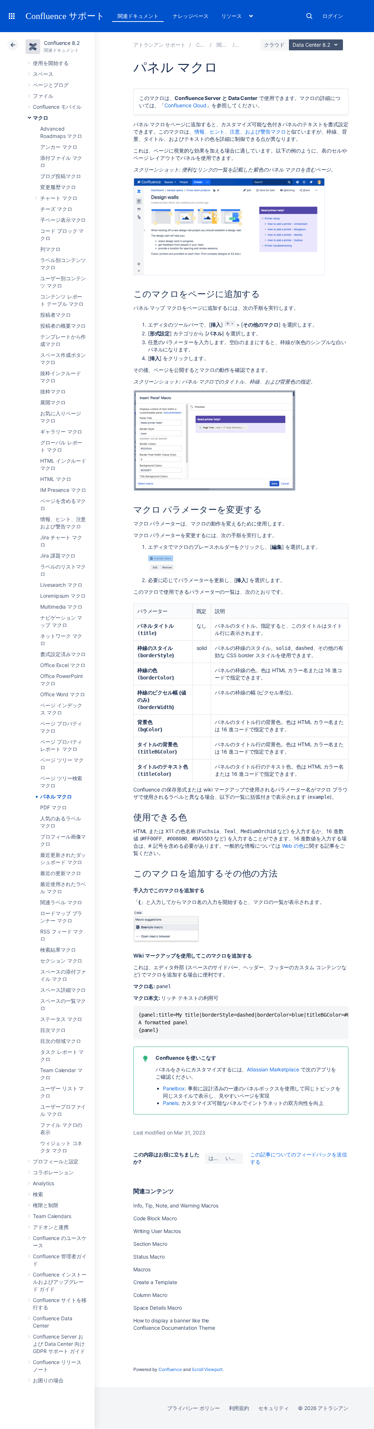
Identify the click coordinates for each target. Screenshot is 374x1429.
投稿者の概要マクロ (63, 326)
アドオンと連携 (51, 1227)
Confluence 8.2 (62, 43)
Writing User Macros (157, 1231)
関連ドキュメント (138, 16)
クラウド (274, 45)
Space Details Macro (157, 1308)
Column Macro (150, 1295)
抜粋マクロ (53, 391)
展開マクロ (53, 402)
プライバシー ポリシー (193, 1408)
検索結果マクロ (58, 950)
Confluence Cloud (185, 105)
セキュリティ (273, 1408)
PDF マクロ (53, 807)
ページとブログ (51, 85)
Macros (142, 1269)
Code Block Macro (155, 1218)
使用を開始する (51, 63)
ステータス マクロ (61, 1019)
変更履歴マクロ (58, 187)
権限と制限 (45, 1205)
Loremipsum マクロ (63, 596)
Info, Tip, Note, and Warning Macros (176, 1205)
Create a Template (155, 1282)
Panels (171, 1103)
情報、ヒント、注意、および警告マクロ (240, 131)
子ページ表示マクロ (63, 220)
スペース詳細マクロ (63, 990)
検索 (309, 16)
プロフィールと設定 (56, 1161)
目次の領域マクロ (60, 1041)
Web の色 (293, 846)
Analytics (43, 1183)
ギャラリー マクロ (61, 431)
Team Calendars (52, 1216)
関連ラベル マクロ (61, 902)
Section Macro (150, 1244)
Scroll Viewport (207, 1369)
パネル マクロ (56, 796)
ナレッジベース (191, 16)
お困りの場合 (48, 1380)
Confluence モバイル (57, 107)
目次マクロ (53, 1030)
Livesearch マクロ (61, 585)
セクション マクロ (61, 961)
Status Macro (149, 1256)
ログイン (333, 16)
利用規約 (239, 1408)
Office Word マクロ (62, 694)
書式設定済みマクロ (63, 654)
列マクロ (50, 249)
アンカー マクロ (58, 147)
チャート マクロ (58, 198)
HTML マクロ (55, 479)
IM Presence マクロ (63, 490)
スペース (43, 74)
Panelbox (174, 1088)
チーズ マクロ (56, 209)
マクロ (40, 118)
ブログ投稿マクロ (60, 176)
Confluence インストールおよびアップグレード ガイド (60, 1281)
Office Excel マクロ (62, 665)
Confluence (170, 1369)
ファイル (43, 96)
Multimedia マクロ (61, 607)
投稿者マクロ (55, 315)
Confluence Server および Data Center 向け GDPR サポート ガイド (59, 1343)
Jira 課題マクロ (58, 555)
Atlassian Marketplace (273, 1069)
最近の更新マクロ (60, 873)
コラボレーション (53, 1172)
